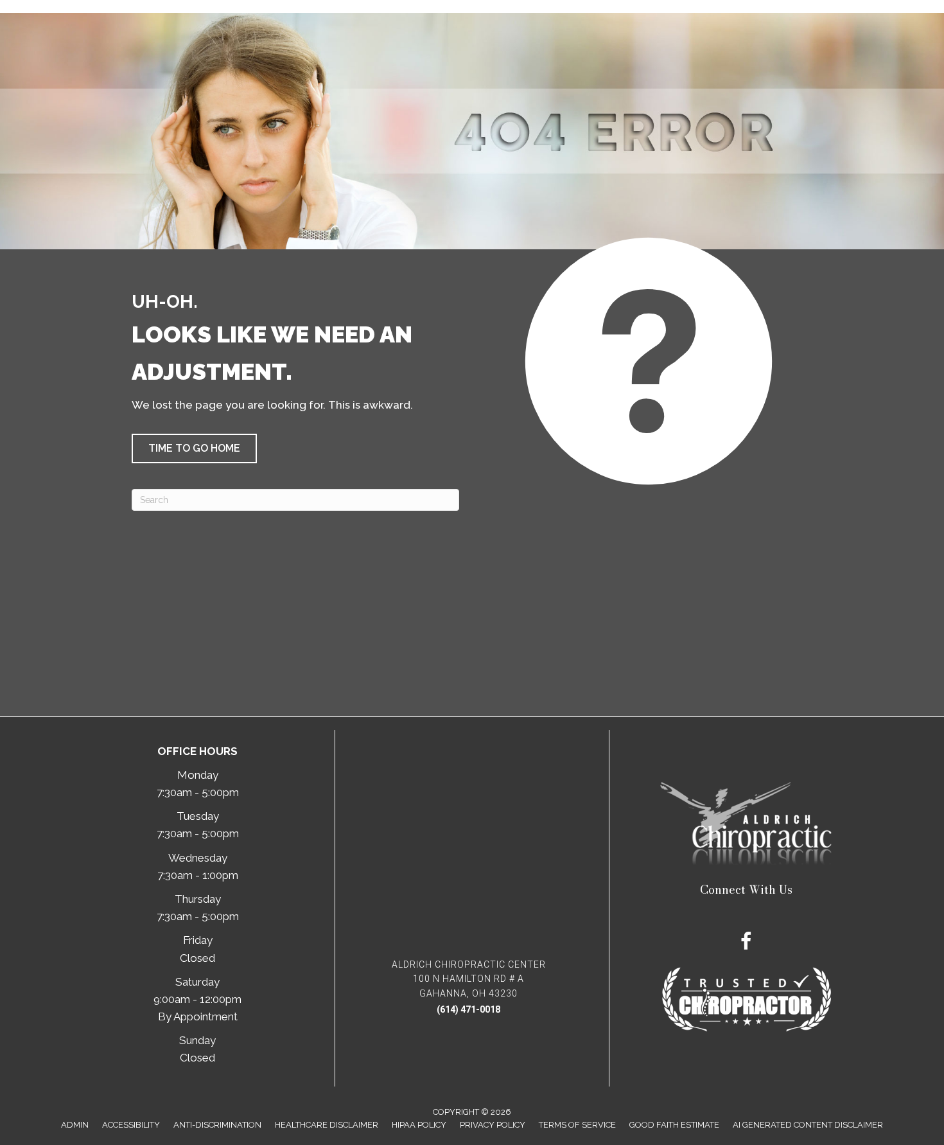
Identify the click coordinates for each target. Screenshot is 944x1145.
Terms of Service (577, 1125)
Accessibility (131, 1125)
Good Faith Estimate (674, 1125)
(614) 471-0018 (468, 1009)
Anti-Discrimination (217, 1125)
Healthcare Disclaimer (326, 1125)
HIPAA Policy (419, 1125)
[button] (194, 448)
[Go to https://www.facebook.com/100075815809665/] (746, 943)
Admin (75, 1125)
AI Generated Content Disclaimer (808, 1125)
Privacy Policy (492, 1125)
